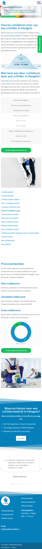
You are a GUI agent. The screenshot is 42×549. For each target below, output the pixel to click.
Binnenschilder (27, 498)
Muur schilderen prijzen (10, 203)
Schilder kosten (7, 518)
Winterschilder (27, 506)
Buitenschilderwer (28, 502)
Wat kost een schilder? (9, 218)
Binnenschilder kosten (9, 222)
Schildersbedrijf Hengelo (15, 544)
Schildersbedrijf (7, 192)
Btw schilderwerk (8, 240)
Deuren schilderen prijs (10, 210)
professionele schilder (12, 35)
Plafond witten (7, 237)
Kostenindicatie (7, 196)
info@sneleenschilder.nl (10, 529)
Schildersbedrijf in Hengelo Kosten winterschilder (20, 233)
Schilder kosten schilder (10, 199)
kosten (6, 81)
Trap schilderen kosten (10, 214)
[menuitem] (5, 547)
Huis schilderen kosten (10, 229)
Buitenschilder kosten (9, 225)
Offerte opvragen (9, 17)
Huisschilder (6, 244)
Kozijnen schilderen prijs (10, 207)
